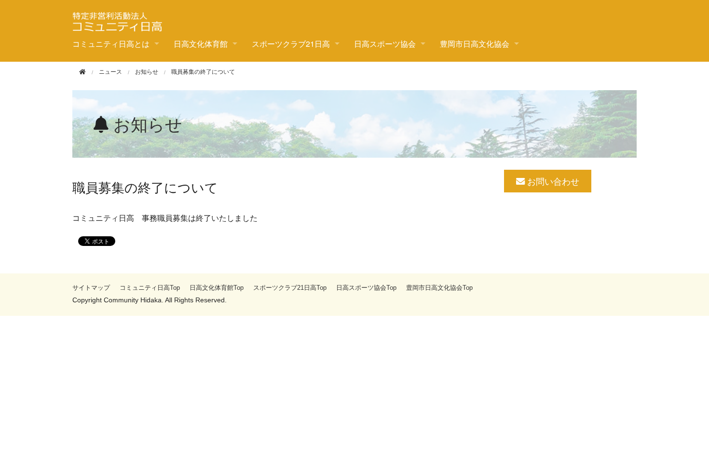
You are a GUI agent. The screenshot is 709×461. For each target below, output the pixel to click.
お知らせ (146, 71)
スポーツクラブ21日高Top (290, 287)
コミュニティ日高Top (150, 287)
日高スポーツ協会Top (366, 287)
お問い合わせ (552, 181)
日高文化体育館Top (217, 287)
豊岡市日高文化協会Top (439, 287)
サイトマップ (91, 287)
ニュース (110, 71)
